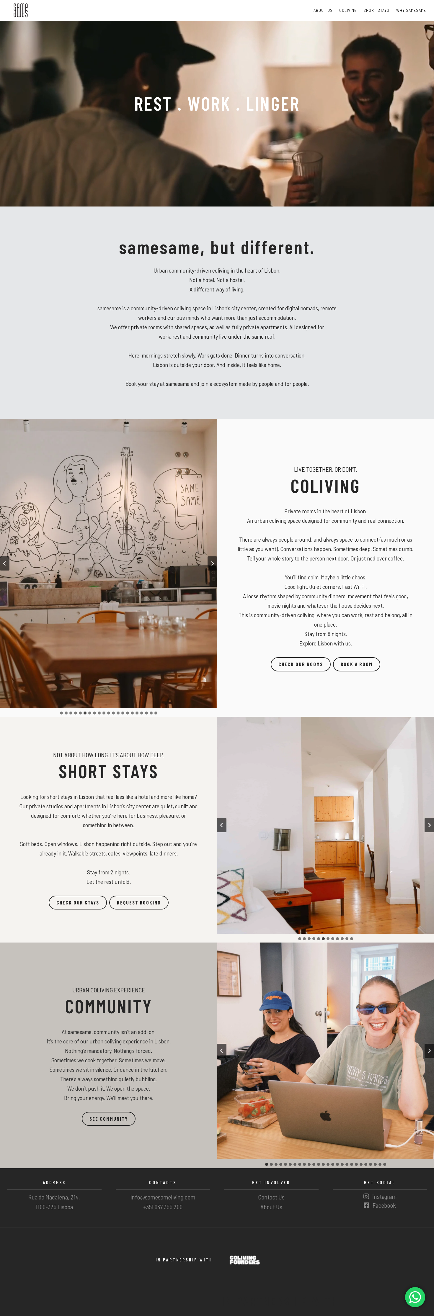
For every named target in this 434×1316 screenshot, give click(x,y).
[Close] (253, 613)
